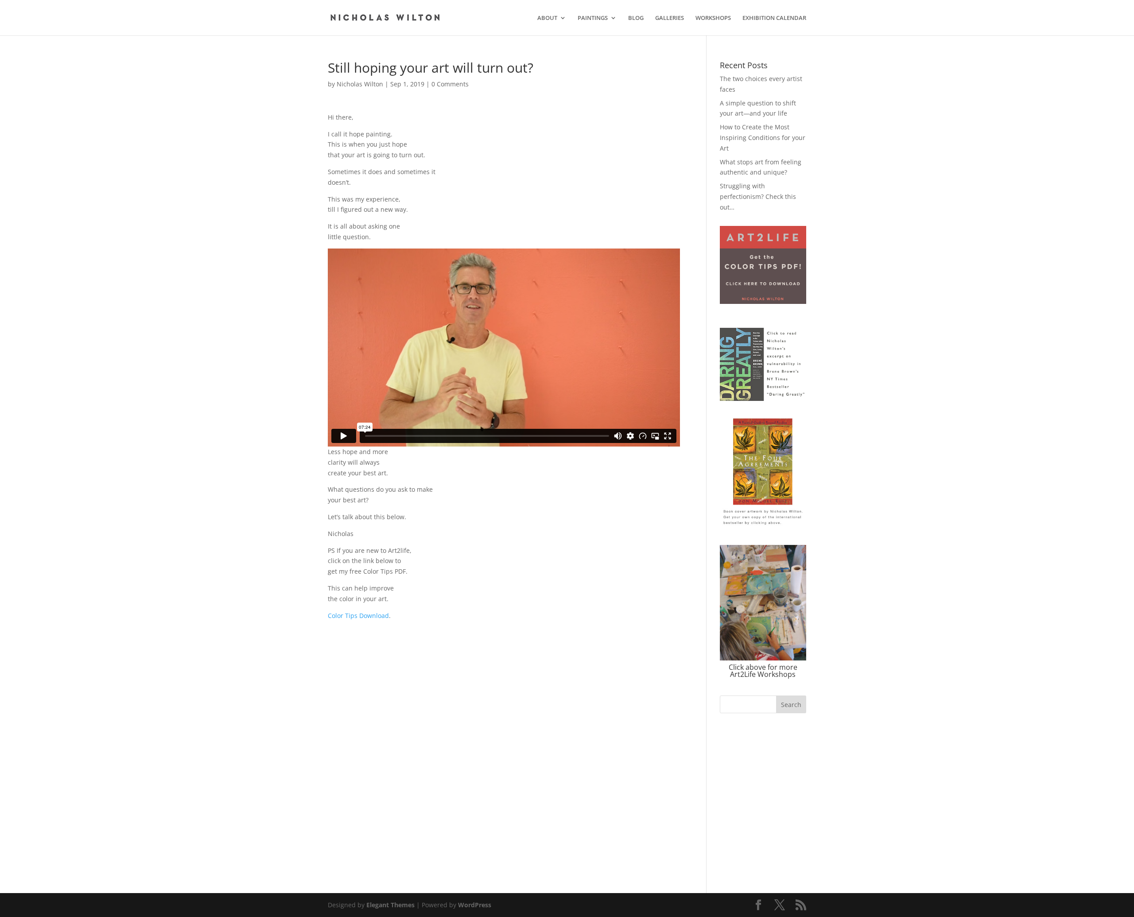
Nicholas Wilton (360, 84)
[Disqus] (504, 731)
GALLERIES (669, 18)
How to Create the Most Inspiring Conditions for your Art (762, 137)
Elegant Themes (390, 905)
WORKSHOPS (713, 18)
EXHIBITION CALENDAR (774, 18)
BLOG (636, 18)
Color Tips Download (358, 615)
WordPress (474, 905)
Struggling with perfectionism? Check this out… (758, 196)
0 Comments (450, 84)
